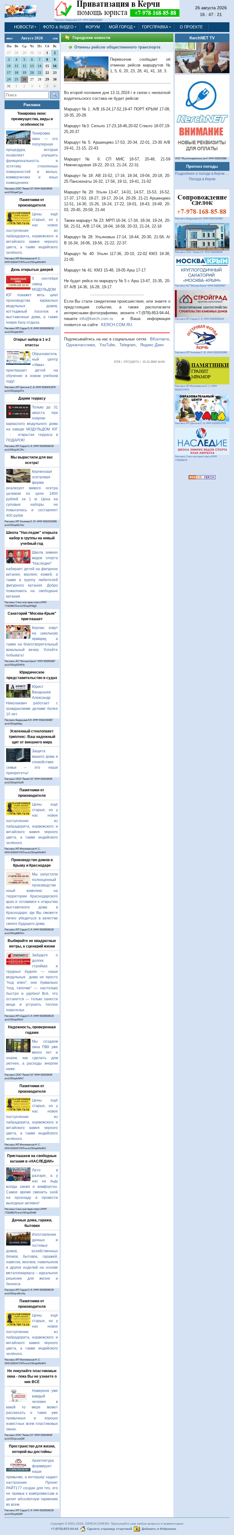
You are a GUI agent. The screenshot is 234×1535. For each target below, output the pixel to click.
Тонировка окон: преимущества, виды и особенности (32, 119)
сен (55, 38)
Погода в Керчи (202, 179)
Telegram (127, 345)
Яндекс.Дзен (152, 345)
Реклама (31, 104)
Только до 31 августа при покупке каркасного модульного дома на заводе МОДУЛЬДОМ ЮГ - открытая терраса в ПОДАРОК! (32, 423)
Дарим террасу (32, 398)
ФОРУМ (92, 27)
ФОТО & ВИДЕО (58, 27)
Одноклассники (80, 345)
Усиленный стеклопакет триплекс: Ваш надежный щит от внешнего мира (32, 736)
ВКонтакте (159, 339)
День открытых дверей (32, 270)
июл (9, 38)
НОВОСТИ (24, 27)
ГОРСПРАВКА (155, 27)
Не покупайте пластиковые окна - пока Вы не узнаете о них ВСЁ (32, 1376)
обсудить (131, 361)
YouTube (107, 345)
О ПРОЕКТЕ (191, 27)
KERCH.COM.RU (116, 324)
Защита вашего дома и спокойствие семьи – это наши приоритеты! (32, 762)
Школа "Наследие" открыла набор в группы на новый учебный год (32, 538)
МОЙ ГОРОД (121, 27)
